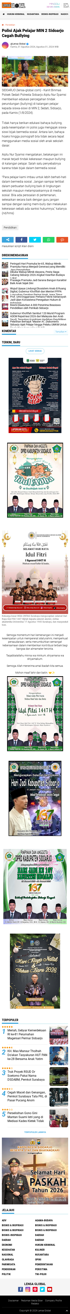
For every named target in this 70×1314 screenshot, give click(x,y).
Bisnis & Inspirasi (13, 1230)
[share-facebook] (21, 240)
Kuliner (40, 1249)
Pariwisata (8, 1264)
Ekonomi (7, 1244)
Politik (6, 1274)
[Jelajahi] (65, 5)
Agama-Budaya (44, 1220)
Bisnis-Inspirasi (49, 14)
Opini (38, 1259)
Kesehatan (8, 1249)
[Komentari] (62, 240)
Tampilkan (60, 332)
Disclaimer (13, 1300)
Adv (4, 1220)
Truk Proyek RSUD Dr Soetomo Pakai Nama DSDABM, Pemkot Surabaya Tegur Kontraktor (26, 1077)
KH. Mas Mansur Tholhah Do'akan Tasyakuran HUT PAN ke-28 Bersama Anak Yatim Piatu (27, 1056)
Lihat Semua (35, 351)
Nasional (7, 1254)
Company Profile (53, 1300)
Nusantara (33, 14)
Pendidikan (10, 25)
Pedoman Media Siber (32, 1300)
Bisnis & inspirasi (46, 1225)
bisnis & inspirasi (13, 1225)
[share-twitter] (35, 240)
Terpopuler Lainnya (35, 1132)
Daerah (6, 1239)
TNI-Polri (40, 1274)
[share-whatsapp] (49, 240)
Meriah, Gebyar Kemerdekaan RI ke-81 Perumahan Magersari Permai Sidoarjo (26, 1034)
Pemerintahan (44, 1264)
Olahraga (8, 1259)
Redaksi (35, 1303)
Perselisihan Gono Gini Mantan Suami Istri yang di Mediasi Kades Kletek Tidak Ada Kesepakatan (25, 1119)
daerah (39, 1235)
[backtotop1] (67, 1310)
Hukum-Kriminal (16, 14)
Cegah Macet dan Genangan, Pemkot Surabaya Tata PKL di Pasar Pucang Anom (27, 1096)
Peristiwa (41, 1269)
